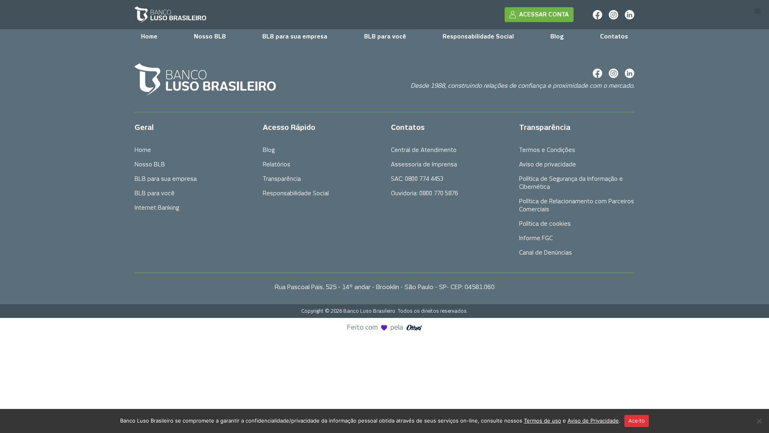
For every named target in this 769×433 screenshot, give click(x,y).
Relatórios (276, 164)
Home (149, 36)
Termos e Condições (547, 150)
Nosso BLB (210, 36)
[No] (759, 421)
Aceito (636, 420)
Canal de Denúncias (545, 252)
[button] (758, 11)
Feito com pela (375, 327)
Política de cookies (545, 224)
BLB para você (385, 36)
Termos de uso (542, 420)
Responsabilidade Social (478, 36)
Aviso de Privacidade (593, 420)
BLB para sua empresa (294, 36)
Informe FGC (536, 238)
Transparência (282, 179)
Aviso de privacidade (547, 164)
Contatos (614, 36)
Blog (557, 36)
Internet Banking (157, 207)
